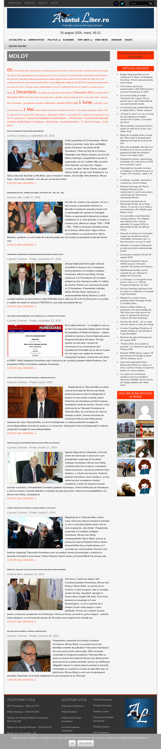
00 (9, 69)
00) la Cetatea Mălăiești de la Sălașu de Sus (61, 82)
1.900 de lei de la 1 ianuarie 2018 (21, 115)
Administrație (36, 40)
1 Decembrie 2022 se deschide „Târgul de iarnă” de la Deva (61, 97)
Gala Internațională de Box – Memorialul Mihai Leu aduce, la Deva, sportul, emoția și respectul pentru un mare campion (136, 366)
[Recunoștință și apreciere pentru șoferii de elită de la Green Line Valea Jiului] (126, 410)
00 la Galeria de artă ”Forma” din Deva (50, 75)
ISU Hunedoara (101, 732)
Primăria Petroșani (102, 699)
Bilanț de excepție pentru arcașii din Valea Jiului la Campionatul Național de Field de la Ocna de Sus (136, 139)
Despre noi (29, 3)
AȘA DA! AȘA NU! (17, 46)
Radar (128, 40)
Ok (72, 743)
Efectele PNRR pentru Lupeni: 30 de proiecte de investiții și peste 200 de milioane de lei (136, 356)
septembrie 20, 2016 (42, 135)
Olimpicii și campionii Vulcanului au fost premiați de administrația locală (136, 248)
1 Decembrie (24, 92)
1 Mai (28, 109)
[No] (157, 741)
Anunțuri (116, 40)
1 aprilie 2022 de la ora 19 (70, 87)
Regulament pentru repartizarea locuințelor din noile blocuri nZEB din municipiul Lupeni (136, 162)
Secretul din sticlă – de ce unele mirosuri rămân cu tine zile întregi (136, 323)
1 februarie (49, 103)
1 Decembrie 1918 (82, 92)
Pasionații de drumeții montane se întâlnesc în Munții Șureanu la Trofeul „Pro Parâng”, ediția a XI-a (136, 172)
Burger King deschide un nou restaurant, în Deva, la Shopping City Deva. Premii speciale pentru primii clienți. (136, 78)
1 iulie (74, 102)
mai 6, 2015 (45, 382)
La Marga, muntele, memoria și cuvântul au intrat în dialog (135, 181)
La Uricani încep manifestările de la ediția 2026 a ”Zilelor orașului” (136, 108)
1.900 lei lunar (40, 115)
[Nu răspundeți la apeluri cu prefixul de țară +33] (145, 448)
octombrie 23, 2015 (50, 320)
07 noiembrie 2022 (18, 118)
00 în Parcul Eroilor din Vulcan (83, 79)
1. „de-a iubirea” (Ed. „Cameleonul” (79, 115)
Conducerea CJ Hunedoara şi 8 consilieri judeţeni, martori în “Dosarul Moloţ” (35, 254)
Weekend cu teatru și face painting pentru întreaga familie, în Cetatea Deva (136, 301)
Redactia (42, 3)
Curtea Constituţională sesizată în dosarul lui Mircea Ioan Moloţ (31, 377)
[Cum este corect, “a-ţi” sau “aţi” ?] (145, 410)
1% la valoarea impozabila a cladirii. (89, 110)
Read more (85, 743)
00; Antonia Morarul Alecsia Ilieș (96, 82)
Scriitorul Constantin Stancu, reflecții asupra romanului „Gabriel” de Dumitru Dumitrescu (136, 264)
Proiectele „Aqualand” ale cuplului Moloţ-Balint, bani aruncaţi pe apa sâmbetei (36, 569)
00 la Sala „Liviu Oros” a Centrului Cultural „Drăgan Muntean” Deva (32, 87)
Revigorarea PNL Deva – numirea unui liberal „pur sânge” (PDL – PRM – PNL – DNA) (35, 193)
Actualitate (16, 40)
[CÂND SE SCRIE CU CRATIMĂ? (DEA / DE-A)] (145, 468)
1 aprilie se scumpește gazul (92, 87)
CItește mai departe (20, 183)
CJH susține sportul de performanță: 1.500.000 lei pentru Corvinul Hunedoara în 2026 (137, 89)
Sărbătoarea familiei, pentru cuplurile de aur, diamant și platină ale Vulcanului (134, 273)
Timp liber (83, 40)
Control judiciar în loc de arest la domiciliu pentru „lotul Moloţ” (31, 508)
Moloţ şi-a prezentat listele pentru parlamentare (25, 131)
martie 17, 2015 (48, 447)
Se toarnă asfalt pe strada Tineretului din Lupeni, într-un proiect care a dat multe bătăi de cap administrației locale (136, 99)
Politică (52, 40)
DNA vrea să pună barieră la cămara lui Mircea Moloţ (27, 631)
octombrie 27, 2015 (50, 259)
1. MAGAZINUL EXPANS (55, 115)
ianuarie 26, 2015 (34, 574)
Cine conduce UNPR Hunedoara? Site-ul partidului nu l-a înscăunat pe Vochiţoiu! (36, 316)
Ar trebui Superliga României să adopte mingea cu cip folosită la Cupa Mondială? (136, 331)
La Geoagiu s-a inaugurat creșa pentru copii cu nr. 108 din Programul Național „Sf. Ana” (136, 282)
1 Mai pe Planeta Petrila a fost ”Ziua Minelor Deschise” (54, 110)
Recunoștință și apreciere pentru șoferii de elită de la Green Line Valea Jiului (136, 129)
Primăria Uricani (101, 726)
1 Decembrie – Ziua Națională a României (27, 103)
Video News (101, 40)
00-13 (81, 82)
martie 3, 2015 (47, 512)
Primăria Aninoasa (102, 705)
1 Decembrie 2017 (101, 93)
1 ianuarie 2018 (63, 103)
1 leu (21, 110)
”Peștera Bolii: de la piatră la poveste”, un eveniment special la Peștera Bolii (137, 346)
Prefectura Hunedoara (72, 706)
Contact (54, 3)
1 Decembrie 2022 (31, 97)
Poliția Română (69, 711)
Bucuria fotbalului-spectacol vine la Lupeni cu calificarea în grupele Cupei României (137, 291)
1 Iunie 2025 (97, 103)
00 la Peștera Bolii (72, 75)
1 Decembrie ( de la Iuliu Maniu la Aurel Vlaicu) (54, 93)
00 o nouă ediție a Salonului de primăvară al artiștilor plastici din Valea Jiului (43, 79)
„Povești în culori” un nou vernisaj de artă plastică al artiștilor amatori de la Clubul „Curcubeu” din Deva (136, 118)
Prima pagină (15, 3)
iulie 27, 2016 (32, 197)
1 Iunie (85, 102)
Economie (68, 40)
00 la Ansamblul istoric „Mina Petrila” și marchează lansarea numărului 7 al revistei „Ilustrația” (48, 71)
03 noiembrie (97, 115)
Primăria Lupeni (101, 711)
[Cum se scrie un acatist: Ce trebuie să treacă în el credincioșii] (126, 487)
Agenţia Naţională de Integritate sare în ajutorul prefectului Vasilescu (33, 443)
